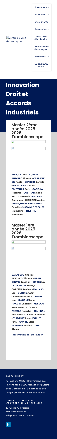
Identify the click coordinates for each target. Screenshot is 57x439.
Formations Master (16, 381)
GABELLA (37, 189)
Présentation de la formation (27, 334)
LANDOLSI (36, 196)
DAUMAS (38, 289)
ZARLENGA (18, 325)
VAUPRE (23, 321)
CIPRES (37, 282)
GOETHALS (30, 192)
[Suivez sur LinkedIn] (8, 424)
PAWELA (16, 311)
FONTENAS (18, 189)
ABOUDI (16, 174)
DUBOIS (22, 293)
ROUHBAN (39, 311)
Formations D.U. (37, 381)
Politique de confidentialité (30, 392)
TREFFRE (31, 210)
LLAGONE (23, 300)
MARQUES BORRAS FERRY (28, 203)
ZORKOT (36, 325)
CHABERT (29, 182)
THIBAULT (18, 318)
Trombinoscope (27, 137)
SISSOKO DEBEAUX (33, 207)
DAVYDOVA (19, 185)
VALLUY (36, 318)
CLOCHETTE (19, 285)
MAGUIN (17, 303)
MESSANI (39, 303)
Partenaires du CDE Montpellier (23, 384)
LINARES (37, 296)
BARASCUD (18, 274)
